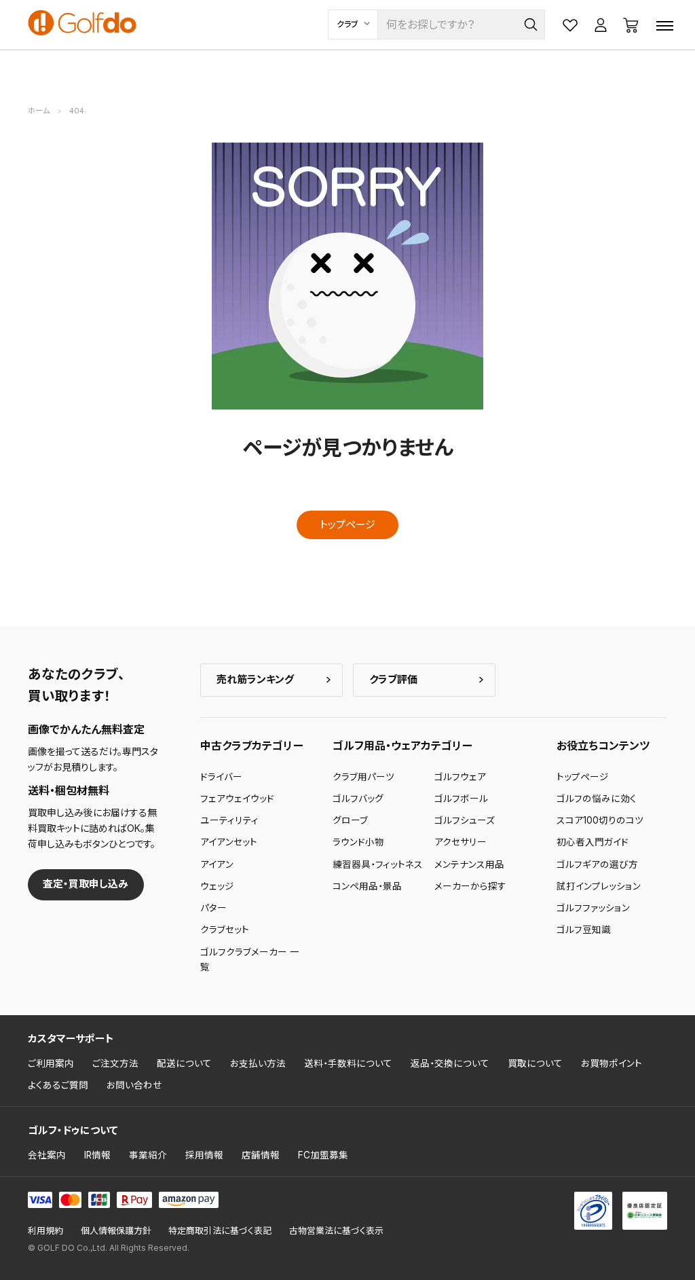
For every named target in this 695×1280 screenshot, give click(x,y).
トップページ (347, 524)
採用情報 (204, 1155)
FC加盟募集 (323, 1155)
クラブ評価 (393, 679)
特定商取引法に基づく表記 (219, 1231)
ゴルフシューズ (464, 820)
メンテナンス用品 (469, 864)
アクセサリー (460, 842)
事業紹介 (148, 1155)
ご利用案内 (51, 1063)
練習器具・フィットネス (378, 864)
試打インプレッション (599, 886)
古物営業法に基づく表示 (336, 1231)
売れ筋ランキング (255, 679)
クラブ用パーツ (363, 776)
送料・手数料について (348, 1063)
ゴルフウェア (460, 776)
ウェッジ (217, 886)
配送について (184, 1063)
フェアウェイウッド (237, 798)
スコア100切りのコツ (600, 820)
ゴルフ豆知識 (584, 929)
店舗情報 (261, 1155)
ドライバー (221, 776)
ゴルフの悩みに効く (597, 798)
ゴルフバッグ (358, 798)
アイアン (216, 864)
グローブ (350, 820)
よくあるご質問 (58, 1085)
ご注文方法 (115, 1063)
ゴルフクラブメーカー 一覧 (249, 959)
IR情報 (97, 1155)
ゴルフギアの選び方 (597, 864)
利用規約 (45, 1231)
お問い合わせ (134, 1085)
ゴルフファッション (593, 907)
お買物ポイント (611, 1063)
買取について (535, 1063)
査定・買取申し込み (85, 883)
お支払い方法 (258, 1063)
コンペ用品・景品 (367, 886)
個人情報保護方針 (116, 1231)
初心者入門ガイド (592, 842)
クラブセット (224, 929)
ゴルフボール (461, 798)
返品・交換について (450, 1063)
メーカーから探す (470, 886)
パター (213, 907)
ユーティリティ (229, 820)
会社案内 (47, 1155)
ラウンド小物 (358, 842)
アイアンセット (228, 842)
